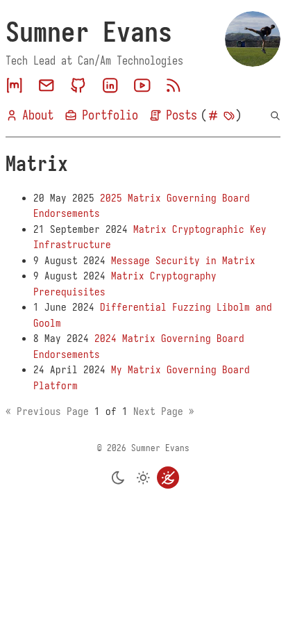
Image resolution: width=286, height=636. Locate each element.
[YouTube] (142, 85)
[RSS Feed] (174, 85)
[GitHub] (78, 85)
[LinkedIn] (110, 85)
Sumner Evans (89, 32)
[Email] (46, 85)
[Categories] (213, 115)
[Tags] (229, 115)
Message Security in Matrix (183, 260)
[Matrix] (15, 85)
